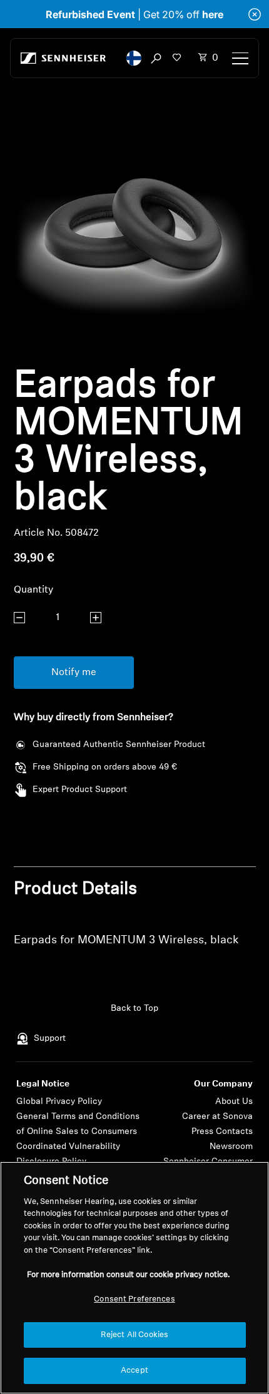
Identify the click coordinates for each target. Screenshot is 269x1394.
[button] (133, 58)
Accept (134, 1370)
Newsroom (231, 1146)
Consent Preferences (134, 1299)
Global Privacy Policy (59, 1101)
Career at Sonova (217, 1116)
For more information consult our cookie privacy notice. (128, 1275)
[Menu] (240, 58)
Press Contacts (222, 1131)
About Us (234, 1101)
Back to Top (134, 1008)
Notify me (73, 673)
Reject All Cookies (134, 1335)
